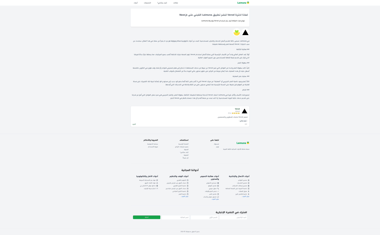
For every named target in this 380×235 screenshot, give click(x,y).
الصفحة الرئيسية (183, 144)
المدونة (186, 150)
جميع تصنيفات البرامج (181, 147)
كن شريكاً (185, 158)
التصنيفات (147, 2)
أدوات (136, 2)
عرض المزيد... (245, 196)
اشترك (147, 217)
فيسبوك (216, 144)
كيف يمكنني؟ (162, 2)
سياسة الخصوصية (152, 144)
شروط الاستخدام (153, 147)
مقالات (175, 2)
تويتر (217, 147)
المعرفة (186, 155)
